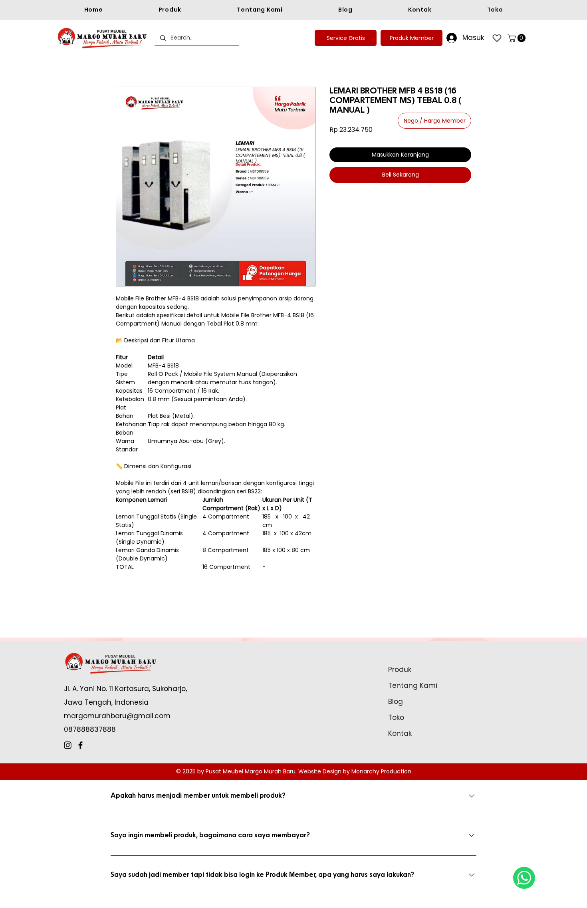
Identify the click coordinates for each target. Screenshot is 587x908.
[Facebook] (80, 745)
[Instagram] (68, 745)
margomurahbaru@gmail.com (117, 716)
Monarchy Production (381, 771)
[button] (518, 38)
